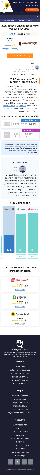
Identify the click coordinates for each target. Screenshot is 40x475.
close (1, 2)
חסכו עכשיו (32, 9)
